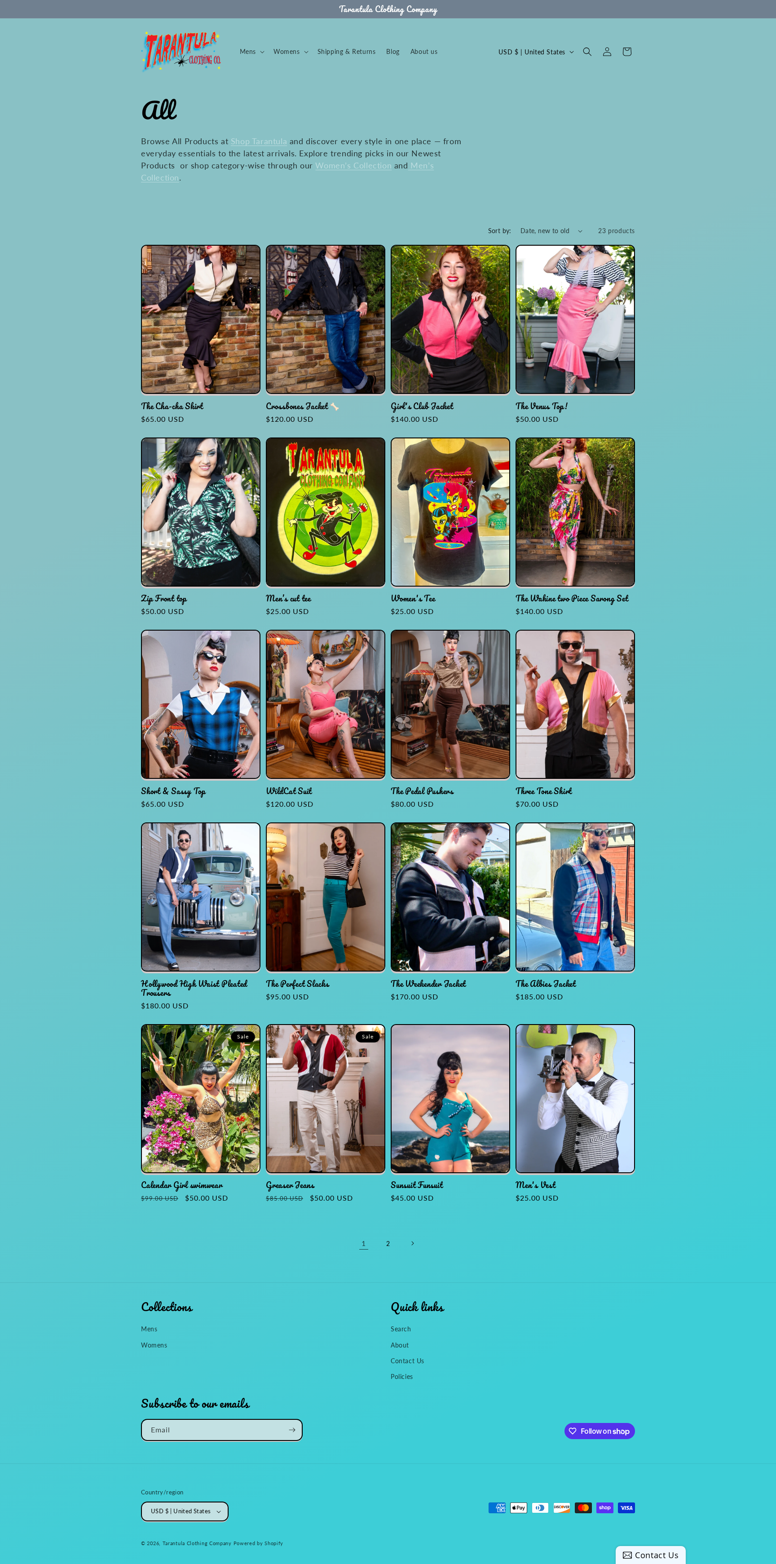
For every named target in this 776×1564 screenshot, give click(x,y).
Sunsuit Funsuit (416, 1184)
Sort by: (499, 230)
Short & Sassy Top (173, 790)
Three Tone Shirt (544, 790)
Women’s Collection (353, 165)
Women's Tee (413, 598)
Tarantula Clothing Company (197, 1543)
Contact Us (407, 1360)
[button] (251, 51)
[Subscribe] (292, 1430)
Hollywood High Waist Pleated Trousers (194, 988)
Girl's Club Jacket (422, 406)
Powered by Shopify (259, 1543)
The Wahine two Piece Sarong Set (572, 598)
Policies (402, 1376)
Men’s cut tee (288, 598)
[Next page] (412, 1243)
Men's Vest (536, 1184)
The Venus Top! (542, 406)
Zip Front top (164, 598)
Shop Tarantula (259, 141)
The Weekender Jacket (428, 983)
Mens (149, 1328)
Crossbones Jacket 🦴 (302, 406)
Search (401, 1328)
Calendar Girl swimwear (181, 1184)
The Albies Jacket (546, 983)
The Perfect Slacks (297, 983)
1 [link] (364, 1243)
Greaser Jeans (290, 1184)
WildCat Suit (289, 790)
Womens (154, 1344)
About (400, 1344)
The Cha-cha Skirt (172, 406)
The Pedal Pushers (422, 790)
